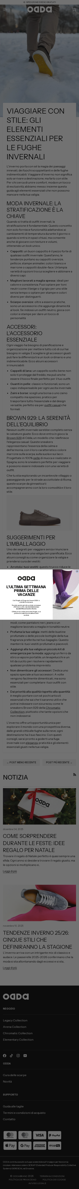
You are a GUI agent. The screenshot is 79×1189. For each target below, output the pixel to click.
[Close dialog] (77, 571)
